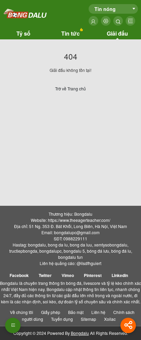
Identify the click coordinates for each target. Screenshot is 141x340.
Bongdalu (80, 333)
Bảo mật (76, 312)
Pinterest (93, 275)
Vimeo (68, 275)
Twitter (45, 275)
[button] (12, 325)
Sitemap (88, 319)
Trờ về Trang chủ (70, 88)
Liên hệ (98, 312)
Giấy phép (50, 312)
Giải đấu (117, 33)
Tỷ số (23, 33)
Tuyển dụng (62, 319)
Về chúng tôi (21, 312)
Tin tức (70, 33)
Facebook (19, 275)
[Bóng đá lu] (25, 14)
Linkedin (120, 275)
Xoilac (110, 319)
